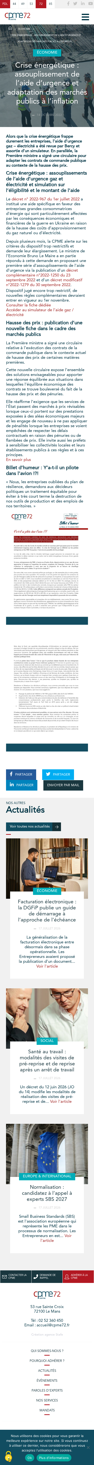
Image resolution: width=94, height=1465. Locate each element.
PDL (5, 4)
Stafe (59, 1334)
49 (23, 4)
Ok (29, 1458)
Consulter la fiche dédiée (28, 305)
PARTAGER (23, 774)
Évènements (47, 1380)
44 (14, 4)
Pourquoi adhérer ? (47, 1361)
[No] (88, 1447)
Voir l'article (47, 966)
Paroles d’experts (47, 1390)
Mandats (47, 1410)
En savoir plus (18, 460)
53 (31, 4)
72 (41, 4)
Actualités (47, 1371)
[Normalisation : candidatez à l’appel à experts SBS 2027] (47, 1154)
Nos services (47, 1400)
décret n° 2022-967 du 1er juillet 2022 (46, 199)
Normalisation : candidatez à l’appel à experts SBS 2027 (47, 1193)
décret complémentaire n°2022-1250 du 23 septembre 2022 (42, 275)
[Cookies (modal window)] (8, 1457)
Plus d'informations (54, 1458)
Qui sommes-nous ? (47, 1351)
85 (50, 4)
